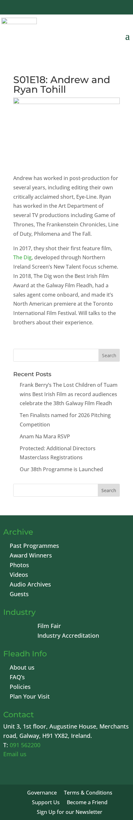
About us (22, 668)
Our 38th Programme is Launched (61, 469)
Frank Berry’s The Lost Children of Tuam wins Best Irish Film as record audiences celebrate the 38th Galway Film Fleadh (69, 394)
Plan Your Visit (30, 697)
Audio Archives (30, 585)
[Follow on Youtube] (89, 8)
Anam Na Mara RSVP (45, 436)
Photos (19, 566)
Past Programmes (34, 546)
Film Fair (49, 627)
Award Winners (31, 556)
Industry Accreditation (68, 636)
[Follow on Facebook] (58, 8)
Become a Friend (87, 803)
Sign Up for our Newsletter (69, 812)
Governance (42, 793)
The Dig (22, 257)
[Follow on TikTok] (120, 8)
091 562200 (25, 745)
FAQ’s (17, 678)
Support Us (46, 803)
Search (108, 490)
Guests (19, 595)
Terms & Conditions (88, 793)
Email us (14, 754)
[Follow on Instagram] (104, 8)
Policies (20, 687)
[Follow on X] (73, 8)
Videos (19, 575)
